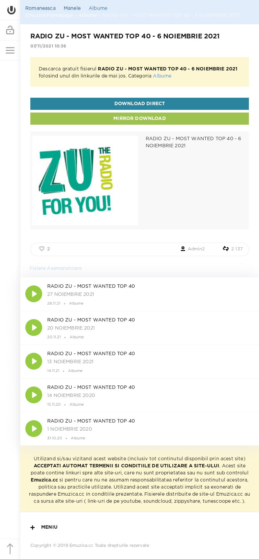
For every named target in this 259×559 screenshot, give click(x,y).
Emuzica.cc (81, 546)
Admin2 (196, 249)
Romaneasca (40, 8)
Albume (98, 8)
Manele (72, 8)
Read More (139, 294)
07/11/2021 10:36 (48, 46)
